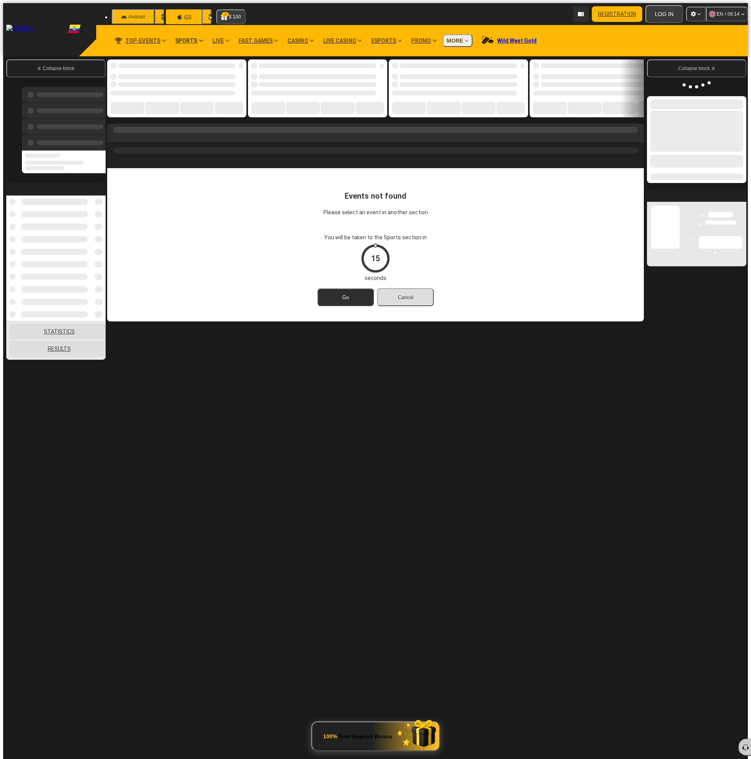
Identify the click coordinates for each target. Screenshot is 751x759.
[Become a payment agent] (581, 14)
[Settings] (696, 14)
